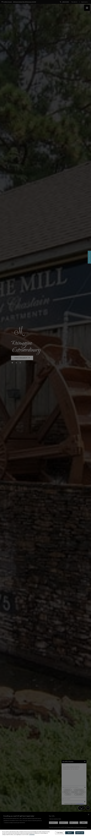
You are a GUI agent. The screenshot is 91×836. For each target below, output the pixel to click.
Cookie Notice (31, 834)
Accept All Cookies (79, 832)
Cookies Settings (59, 832)
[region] (45, 833)
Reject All (69, 832)
